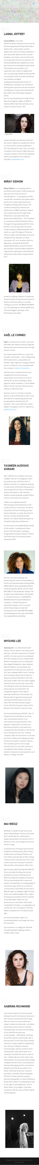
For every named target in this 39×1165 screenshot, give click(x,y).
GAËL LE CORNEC (15, 335)
